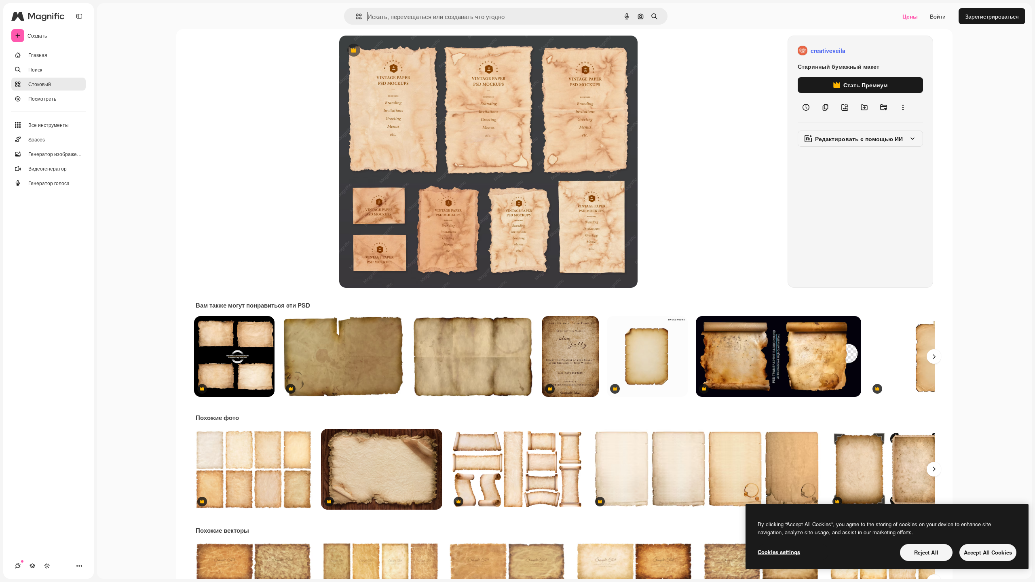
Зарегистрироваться (992, 16)
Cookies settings (779, 552)
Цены (910, 16)
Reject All (926, 552)
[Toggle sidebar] (79, 16)
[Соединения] (17, 565)
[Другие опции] (903, 107)
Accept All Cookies (988, 552)
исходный (393, 50)
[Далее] (934, 356)
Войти (938, 16)
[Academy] (32, 565)
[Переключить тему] (46, 565)
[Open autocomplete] (355, 16)
